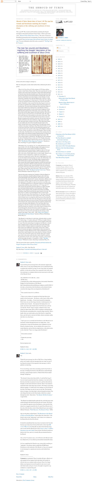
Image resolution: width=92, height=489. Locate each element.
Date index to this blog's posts (63, 142)
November (62, 107)
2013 (59, 89)
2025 (59, 61)
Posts (59, 48)
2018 (59, 78)
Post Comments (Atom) (28, 480)
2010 (59, 119)
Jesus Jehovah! (42, 249)
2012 (59, 92)
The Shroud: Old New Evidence (44, 395)
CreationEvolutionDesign (30, 249)
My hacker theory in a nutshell (63, 151)
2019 (59, 75)
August (61, 112)
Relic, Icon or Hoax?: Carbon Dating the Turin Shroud (33, 213)
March (61, 114)
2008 (59, 124)
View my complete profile (64, 40)
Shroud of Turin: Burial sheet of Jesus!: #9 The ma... (66, 103)
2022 (59, 68)
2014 (59, 87)
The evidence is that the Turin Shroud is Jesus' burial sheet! (65, 154)
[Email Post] (41, 253)
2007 (59, 126)
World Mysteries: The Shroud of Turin (39, 410)
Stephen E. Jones (20, 247)
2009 (59, 121)
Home (35, 477)
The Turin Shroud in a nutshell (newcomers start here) (63, 139)
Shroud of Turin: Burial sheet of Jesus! (29, 35)
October (61, 109)
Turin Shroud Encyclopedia (62, 157)
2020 (59, 73)
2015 (59, 85)
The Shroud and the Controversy (37, 170)
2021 (59, 71)
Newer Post (19, 477)
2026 (59, 59)
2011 (59, 94)
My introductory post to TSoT (63, 144)
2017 (59, 80)
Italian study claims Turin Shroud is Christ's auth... (67, 99)
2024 (59, 64)
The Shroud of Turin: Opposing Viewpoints (32, 141)
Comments (61, 51)
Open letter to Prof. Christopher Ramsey (65, 146)
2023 (59, 66)
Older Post (50, 477)
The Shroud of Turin (46, 7)
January (61, 116)
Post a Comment (20, 474)
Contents (20, 43)
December (61, 96)
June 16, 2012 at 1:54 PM (28, 470)
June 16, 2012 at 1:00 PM (28, 349)
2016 (59, 82)
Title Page (47, 41)
